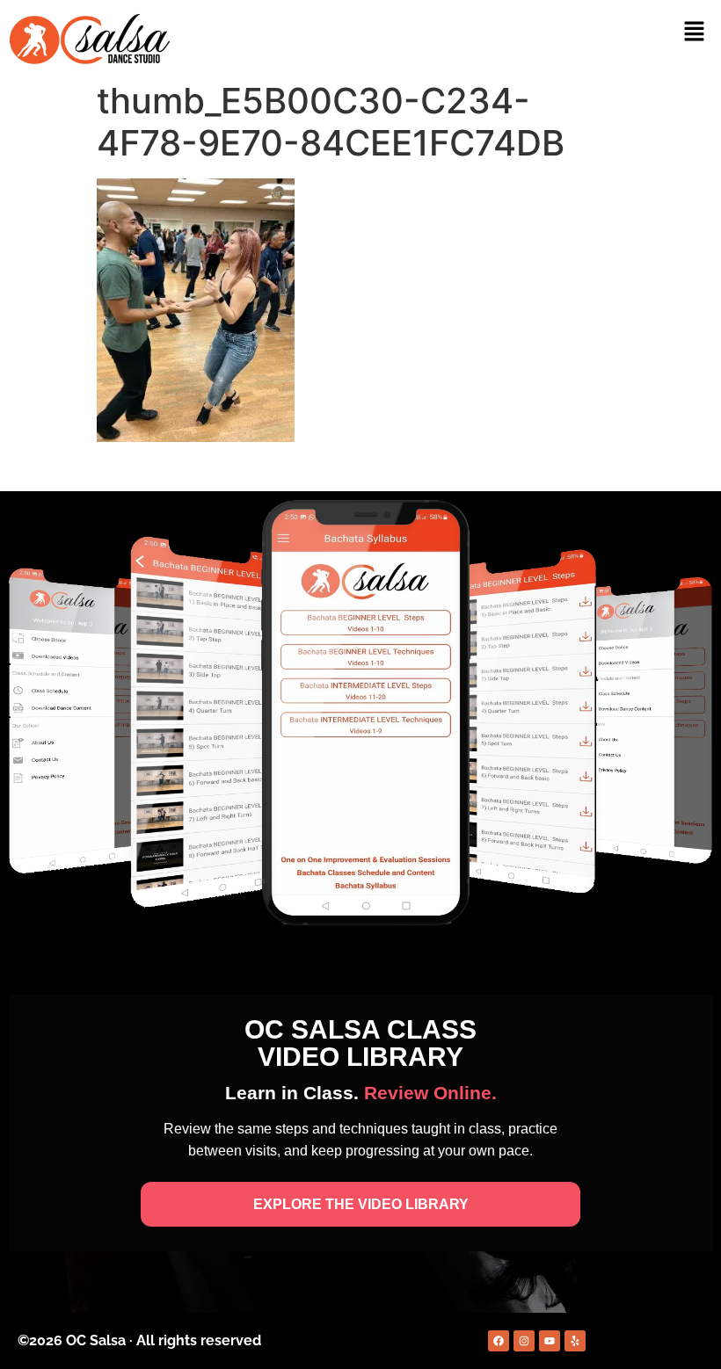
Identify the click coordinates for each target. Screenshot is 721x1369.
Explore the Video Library (361, 1204)
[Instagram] (524, 1340)
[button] (694, 32)
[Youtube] (549, 1340)
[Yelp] (575, 1340)
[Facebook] (498, 1340)
